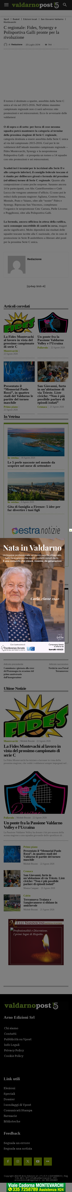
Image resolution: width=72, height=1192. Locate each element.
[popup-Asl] (32, 651)
